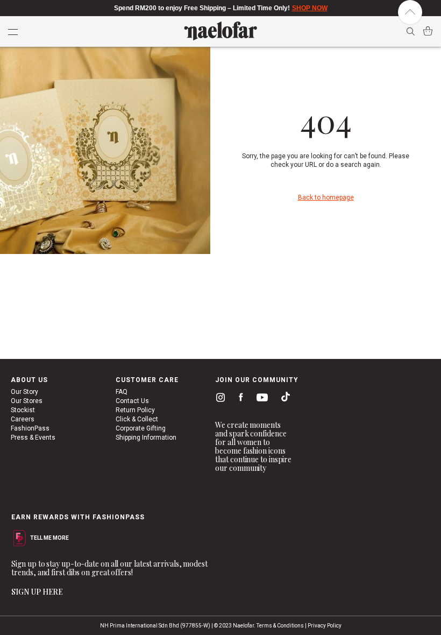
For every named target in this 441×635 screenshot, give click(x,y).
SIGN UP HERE (37, 592)
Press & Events (33, 437)
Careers (22, 419)
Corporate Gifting (141, 428)
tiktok (282, 399)
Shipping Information (146, 437)
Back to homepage (326, 197)
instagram (218, 399)
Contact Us (132, 401)
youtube (260, 399)
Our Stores (26, 401)
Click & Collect (137, 419)
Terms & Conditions (280, 626)
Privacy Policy (325, 626)
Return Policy (135, 410)
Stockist (23, 410)
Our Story (24, 392)
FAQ (121, 392)
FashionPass (30, 428)
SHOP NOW (310, 8)
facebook (238, 399)
